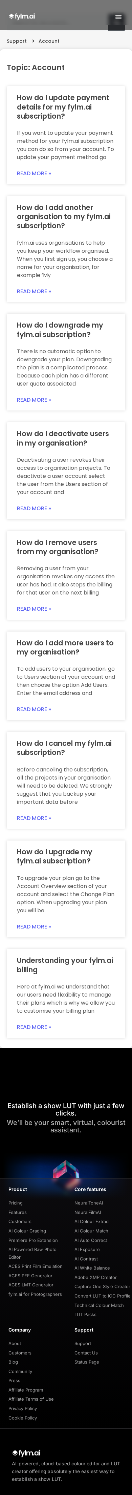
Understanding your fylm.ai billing (65, 964)
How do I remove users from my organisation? (57, 547)
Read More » (34, 173)
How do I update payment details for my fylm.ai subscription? (63, 107)
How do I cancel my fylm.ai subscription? (64, 747)
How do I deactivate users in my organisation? (63, 438)
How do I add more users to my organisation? (65, 647)
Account (49, 41)
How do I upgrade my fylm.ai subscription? (54, 856)
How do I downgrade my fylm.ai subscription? (60, 329)
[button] (118, 17)
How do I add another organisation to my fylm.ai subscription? (64, 217)
